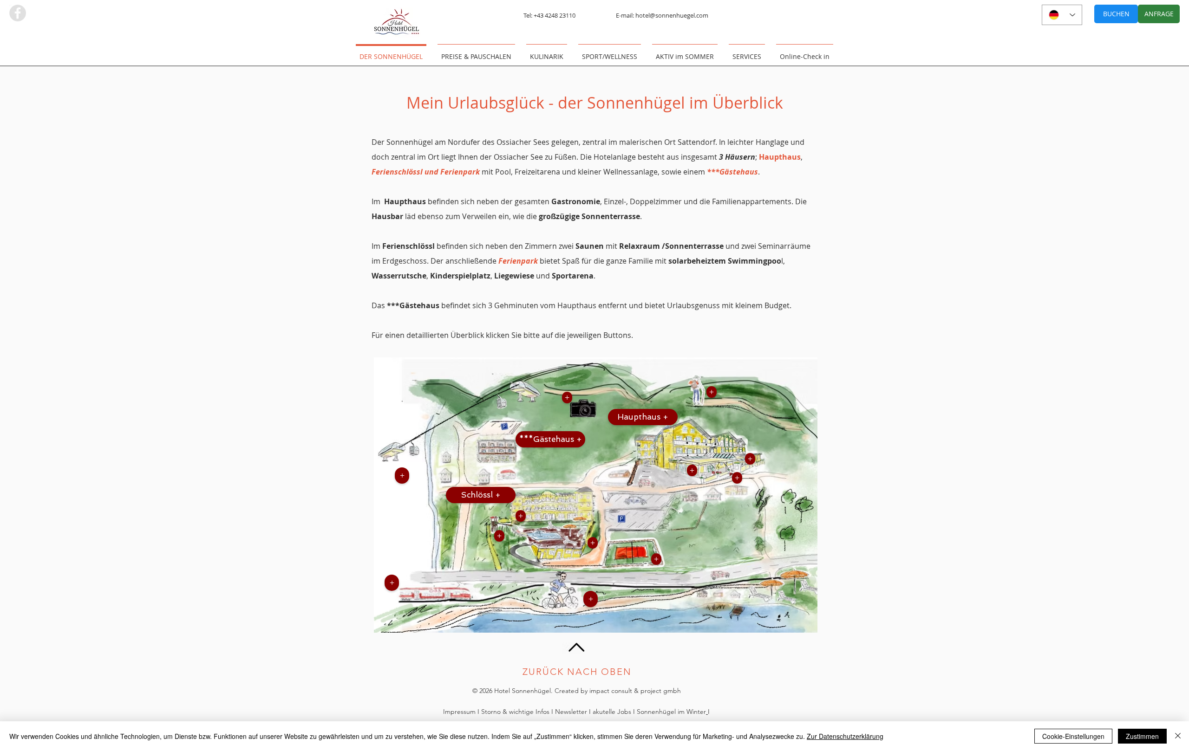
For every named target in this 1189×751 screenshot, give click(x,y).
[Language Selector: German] (1062, 15)
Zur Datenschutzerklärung (845, 736)
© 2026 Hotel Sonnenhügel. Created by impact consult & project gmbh (576, 690)
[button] (590, 599)
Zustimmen (1142, 736)
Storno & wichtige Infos (515, 711)
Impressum (460, 711)
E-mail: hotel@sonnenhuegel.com (662, 15)
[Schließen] (1177, 736)
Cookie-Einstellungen (1073, 736)
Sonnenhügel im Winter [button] (671, 711)
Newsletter (572, 711)
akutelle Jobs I (615, 711)
